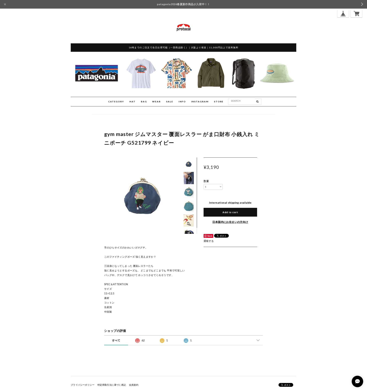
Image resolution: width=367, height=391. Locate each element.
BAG (144, 101)
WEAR (156, 101)
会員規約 (134, 384)
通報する (209, 240)
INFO (182, 101)
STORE (219, 101)
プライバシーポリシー (82, 384)
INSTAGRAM (200, 101)
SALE (169, 101)
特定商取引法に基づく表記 (111, 384)
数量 (206, 181)
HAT (132, 101)
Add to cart (230, 212)
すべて (116, 340)
